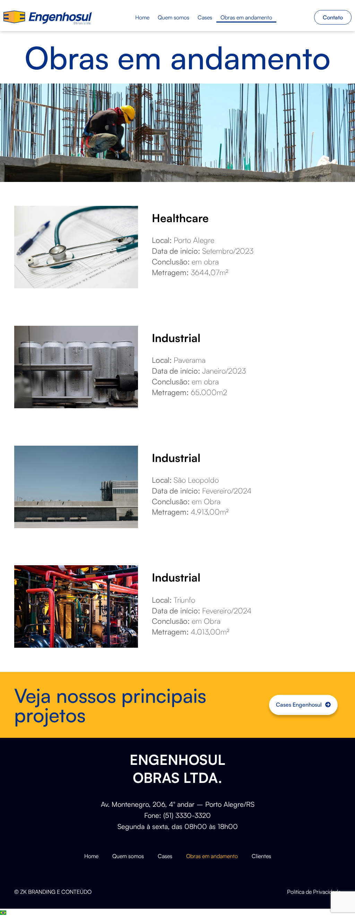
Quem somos (173, 17)
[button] (177, 913)
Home (142, 17)
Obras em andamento (246, 17)
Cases (205, 17)
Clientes (261, 856)
